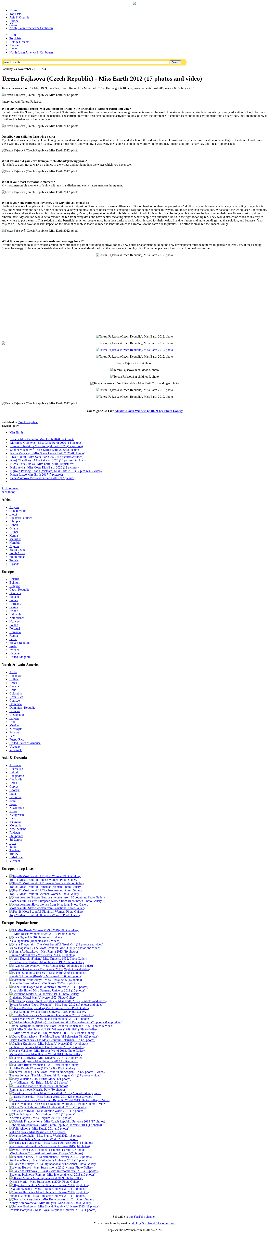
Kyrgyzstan (16, 814)
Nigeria (14, 546)
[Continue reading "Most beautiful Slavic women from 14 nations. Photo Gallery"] (48, 904)
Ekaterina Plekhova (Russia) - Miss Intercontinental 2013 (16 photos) (52, 1174)
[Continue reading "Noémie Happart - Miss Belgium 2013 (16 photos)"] (42, 1114)
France (13, 600)
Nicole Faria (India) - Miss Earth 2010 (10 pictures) (42, 464)
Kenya (13, 535)
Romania (15, 632)
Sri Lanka (15, 839)
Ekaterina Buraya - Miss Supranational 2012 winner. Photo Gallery (51, 1167)
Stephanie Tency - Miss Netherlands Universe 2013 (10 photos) (48, 1160)
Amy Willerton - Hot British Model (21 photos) (38, 1082)
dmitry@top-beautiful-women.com (153, 1223)
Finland (14, 596)
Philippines (16, 836)
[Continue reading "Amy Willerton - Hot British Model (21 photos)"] (40, 1079)
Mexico (14, 725)
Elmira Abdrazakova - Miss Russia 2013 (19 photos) (42, 955)
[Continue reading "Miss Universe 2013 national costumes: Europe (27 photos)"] (47, 1149)
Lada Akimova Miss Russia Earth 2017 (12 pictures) (42, 478)
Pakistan (14, 832)
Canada (14, 686)
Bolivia (14, 679)
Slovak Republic (19, 642)
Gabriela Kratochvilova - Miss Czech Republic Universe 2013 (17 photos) (55, 1125)
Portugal (14, 628)
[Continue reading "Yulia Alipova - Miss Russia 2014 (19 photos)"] (39, 1128)
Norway (14, 621)
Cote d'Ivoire (17, 510)
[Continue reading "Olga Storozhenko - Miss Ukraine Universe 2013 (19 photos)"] (49, 1185)
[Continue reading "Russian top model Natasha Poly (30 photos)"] (38, 1086)
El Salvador (16, 714)
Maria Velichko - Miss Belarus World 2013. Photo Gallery (45, 1054)
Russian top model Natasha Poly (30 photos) (37, 1089)
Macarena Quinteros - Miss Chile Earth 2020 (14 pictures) (46, 442)
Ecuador (14, 711)
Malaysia (15, 822)
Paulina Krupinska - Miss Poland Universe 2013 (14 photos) (46, 1047)
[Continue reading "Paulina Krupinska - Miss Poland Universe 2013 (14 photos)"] (48, 1043)
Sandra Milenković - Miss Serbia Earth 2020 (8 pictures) (45, 449)
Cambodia (15, 779)
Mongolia (15, 825)
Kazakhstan (16, 807)
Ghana (13, 528)
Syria (12, 843)
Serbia (13, 639)
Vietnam (14, 860)
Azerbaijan (16, 768)
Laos (12, 818)
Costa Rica (16, 697)
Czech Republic (28, 422)
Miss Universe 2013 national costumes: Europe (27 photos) (46, 1153)
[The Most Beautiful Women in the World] (134, 3)
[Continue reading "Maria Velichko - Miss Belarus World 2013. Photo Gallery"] (47, 1050)
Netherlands (16, 618)
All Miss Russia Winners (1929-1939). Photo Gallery (42, 1068)
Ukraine (14, 653)
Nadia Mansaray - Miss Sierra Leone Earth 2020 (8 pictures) (47, 453)
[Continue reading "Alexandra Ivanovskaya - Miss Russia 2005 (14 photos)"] (45, 979)
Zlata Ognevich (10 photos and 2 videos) (34, 941)
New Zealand (17, 829)
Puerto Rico (16, 739)
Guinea (14, 532)
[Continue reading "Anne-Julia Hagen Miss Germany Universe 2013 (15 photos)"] (48, 987)
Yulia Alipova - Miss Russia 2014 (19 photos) (37, 1132)
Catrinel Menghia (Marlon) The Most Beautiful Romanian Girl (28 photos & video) (61, 1025)
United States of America (25, 743)
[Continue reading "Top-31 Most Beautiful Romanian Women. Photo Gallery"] (46, 883)
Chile (12, 690)
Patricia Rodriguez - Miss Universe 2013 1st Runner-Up (44, 1061)
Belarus (14, 579)
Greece (13, 607)
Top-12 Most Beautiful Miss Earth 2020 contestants (42, 439)
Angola (14, 507)
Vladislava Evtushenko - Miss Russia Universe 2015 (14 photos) (49, 1146)
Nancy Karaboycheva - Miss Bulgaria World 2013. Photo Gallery (50, 1203)
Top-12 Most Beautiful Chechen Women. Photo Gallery (44, 894)
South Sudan (17, 556)
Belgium (14, 582)
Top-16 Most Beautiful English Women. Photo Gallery (43, 879)
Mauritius (15, 539)
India (12, 793)
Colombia (15, 693)
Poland (13, 625)
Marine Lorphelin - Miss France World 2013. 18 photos (43, 1139)
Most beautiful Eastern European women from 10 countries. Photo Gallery (55, 901)
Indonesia (15, 797)
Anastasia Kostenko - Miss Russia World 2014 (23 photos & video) (51, 1096)
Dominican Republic (22, 707)
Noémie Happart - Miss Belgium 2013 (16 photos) (40, 1118)
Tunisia (14, 560)
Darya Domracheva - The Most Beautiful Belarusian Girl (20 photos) (52, 1040)
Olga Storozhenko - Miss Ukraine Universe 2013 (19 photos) (47, 1188)
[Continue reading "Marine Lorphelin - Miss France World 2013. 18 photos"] (45, 1135)
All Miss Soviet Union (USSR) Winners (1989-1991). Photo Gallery (52, 1033)
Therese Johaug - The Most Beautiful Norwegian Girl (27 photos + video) (55, 1075)
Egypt (13, 514)
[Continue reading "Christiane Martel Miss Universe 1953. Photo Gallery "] (44, 994)
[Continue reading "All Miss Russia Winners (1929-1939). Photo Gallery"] (44, 1064)
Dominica (15, 704)
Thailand (14, 850)
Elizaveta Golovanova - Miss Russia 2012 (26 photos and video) (49, 969)
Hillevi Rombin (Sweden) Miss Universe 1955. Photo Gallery (47, 1011)
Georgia (14, 790)
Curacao (14, 700)
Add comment (10, 488)
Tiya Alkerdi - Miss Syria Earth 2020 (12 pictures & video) (46, 456)
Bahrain (14, 772)
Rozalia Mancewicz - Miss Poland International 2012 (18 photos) (49, 1018)
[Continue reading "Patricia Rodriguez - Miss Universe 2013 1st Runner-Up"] (46, 1057)
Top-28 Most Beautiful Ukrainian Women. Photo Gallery (44, 915)
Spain (13, 646)
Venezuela (15, 750)
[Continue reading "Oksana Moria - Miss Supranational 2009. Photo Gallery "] (46, 1178)
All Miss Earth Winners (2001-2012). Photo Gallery (149, 411)
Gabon (13, 525)
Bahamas (15, 675)
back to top (8, 491)
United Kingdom (20, 657)
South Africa (17, 553)
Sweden (14, 649)
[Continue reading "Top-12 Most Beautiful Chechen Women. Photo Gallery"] (45, 890)
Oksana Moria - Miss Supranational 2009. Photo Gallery (44, 1181)
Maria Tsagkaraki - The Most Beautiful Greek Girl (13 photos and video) (54, 948)
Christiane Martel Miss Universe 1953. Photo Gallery (42, 997)
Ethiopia (14, 521)
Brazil (13, 682)
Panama (14, 732)
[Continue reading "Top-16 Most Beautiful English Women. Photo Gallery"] (45, 876)
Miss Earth (16, 432)
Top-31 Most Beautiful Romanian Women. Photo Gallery (45, 886)
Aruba (13, 672)
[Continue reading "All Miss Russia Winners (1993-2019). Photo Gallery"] (44, 930)
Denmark (15, 593)
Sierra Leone (17, 549)
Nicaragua (15, 728)
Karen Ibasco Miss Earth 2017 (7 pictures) (36, 474)
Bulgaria (14, 586)
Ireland (13, 610)
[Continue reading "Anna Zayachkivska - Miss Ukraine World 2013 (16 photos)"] (48, 1107)
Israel (12, 800)
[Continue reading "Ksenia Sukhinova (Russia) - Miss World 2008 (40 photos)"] (47, 972)
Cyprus (14, 786)
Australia (15, 765)
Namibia (14, 542)
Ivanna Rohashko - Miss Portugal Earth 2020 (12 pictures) (46, 446)
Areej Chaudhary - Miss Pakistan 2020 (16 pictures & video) (47, 460)
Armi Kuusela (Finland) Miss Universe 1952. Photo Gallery (46, 962)
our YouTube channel (142, 1216)
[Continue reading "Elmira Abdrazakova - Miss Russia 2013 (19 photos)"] (43, 951)
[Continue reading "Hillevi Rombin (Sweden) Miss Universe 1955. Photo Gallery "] (49, 1008)
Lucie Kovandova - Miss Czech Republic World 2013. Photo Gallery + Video (57, 1103)
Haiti (12, 721)
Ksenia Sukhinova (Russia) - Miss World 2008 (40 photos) (45, 976)
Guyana (14, 718)
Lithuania (15, 614)
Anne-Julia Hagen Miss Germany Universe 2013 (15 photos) (47, 990)
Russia (13, 635)
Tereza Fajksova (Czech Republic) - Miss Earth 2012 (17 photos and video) (56, 1004)
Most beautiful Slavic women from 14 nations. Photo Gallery (47, 908)
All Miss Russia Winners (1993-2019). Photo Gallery (42, 933)
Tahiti (13, 846)
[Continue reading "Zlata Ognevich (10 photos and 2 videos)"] (36, 937)
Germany (15, 603)
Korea (13, 811)
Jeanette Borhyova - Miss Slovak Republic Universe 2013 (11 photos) (52, 1210)
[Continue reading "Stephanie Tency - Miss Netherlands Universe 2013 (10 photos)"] (50, 1156)
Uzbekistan (16, 857)
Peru (12, 736)
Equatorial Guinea (20, 517)
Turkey (13, 853)
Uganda (14, 563)
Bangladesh (16, 776)
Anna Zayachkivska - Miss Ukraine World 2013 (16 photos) (46, 1110)
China (13, 783)
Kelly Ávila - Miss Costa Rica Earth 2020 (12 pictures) (44, 467)
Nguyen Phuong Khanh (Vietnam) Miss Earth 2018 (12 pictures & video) (56, 471)
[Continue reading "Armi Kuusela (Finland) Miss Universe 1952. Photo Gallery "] (48, 958)
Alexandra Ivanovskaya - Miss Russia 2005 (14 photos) (44, 983)
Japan (13, 804)
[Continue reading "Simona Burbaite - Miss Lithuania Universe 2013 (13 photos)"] (49, 1192)
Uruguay (14, 746)
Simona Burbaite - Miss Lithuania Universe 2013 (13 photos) (47, 1195)
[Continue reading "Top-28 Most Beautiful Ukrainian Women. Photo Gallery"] (46, 911)
